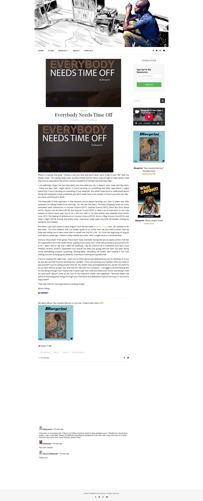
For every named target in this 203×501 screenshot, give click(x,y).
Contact (88, 50)
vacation (65, 352)
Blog (83, 111)
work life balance (78, 352)
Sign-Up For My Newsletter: (144, 70)
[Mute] (158, 123)
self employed (45, 352)
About (76, 50)
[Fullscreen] (162, 123)
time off (56, 352)
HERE (101, 303)
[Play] (136, 123)
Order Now (149, 223)
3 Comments (91, 120)
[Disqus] (83, 394)
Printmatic (45, 358)
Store (51, 50)
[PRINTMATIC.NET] (101, 23)
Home (41, 50)
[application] (149, 117)
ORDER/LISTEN (149, 174)
